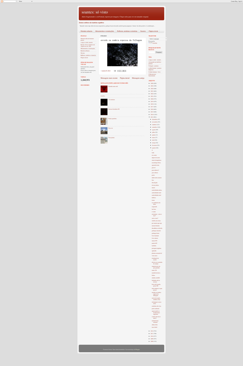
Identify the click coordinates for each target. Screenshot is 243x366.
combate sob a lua (156, 306)
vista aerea (154, 255)
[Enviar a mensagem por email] (118, 71)
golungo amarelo (156, 230)
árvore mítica (155, 185)
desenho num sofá (113, 86)
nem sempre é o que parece (157, 289)
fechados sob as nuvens (156, 281)
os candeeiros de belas (156, 203)
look (153, 153)
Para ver (110, 128)
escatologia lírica (156, 162)
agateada (154, 251)
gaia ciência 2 (155, 170)
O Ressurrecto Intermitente (152, 75)
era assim (154, 155)
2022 (152, 94)
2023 (152, 91)
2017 (152, 107)
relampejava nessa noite (156, 302)
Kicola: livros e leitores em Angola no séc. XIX (88, 45)
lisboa (153, 275)
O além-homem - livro (154, 72)
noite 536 (154, 270)
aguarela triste (155, 165)
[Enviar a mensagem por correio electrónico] (114, 71)
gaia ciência (155, 172)
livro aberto (155, 238)
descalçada (154, 182)
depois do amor (156, 157)
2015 (152, 112)
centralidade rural (156, 192)
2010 (152, 336)
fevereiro (154, 145)
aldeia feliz (155, 325)
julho (153, 132)
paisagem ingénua (156, 248)
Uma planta (111, 137)
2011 (152, 333)
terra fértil (154, 327)
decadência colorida (157, 228)
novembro (155, 122)
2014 (152, 114)
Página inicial (153, 31)
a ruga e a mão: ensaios (87, 42)
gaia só (153, 167)
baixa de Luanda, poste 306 (156, 285)
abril (153, 140)
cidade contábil (156, 278)
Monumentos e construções (104, 31)
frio (153, 180)
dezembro (155, 119)
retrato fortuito (156, 226)
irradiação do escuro (155, 259)
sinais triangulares (156, 160)
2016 (152, 109)
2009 (152, 339)
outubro (154, 124)
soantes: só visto (95, 12)
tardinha (154, 246)
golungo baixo (155, 233)
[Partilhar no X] (122, 71)
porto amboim (155, 308)
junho (153, 135)
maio (153, 137)
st (152, 150)
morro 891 (154, 241)
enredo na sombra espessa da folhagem (156, 294)
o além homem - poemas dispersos (155, 68)
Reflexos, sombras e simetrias (127, 31)
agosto (154, 130)
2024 (152, 88)
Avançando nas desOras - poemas (155, 62)
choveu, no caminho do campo (157, 263)
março (154, 143)
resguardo (154, 206)
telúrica (154, 197)
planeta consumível (157, 253)
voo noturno (111, 99)
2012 (152, 331)
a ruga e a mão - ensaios (155, 60)
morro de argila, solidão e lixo (156, 298)
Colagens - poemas (153, 66)
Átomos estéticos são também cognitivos (91, 22)
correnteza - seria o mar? (157, 214)
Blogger (137, 349)
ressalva (103, 96)
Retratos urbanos (86, 31)
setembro (154, 127)
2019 (152, 101)
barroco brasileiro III (114, 109)
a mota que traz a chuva (156, 317)
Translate (154, 43)
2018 (152, 104)
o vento (154, 211)
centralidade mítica (157, 190)
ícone (153, 200)
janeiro (154, 148)
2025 (152, 86)
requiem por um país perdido (156, 267)
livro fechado (155, 236)
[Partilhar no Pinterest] (125, 71)
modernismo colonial (155, 321)
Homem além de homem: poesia (87, 39)
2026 (152, 83)
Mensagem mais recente (109, 78)
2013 (152, 117)
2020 (152, 99)
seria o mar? (155, 218)
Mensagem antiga (138, 78)
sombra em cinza (156, 221)
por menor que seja (157, 223)
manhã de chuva (156, 273)
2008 (152, 341)
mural (153, 187)
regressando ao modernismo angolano (156, 312)
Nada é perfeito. (112, 118)
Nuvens (143, 31)
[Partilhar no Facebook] (123, 71)
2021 (152, 96)
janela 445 (154, 243)
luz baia (154, 209)
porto (153, 175)
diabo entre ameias (157, 177)
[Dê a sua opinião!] (120, 71)
